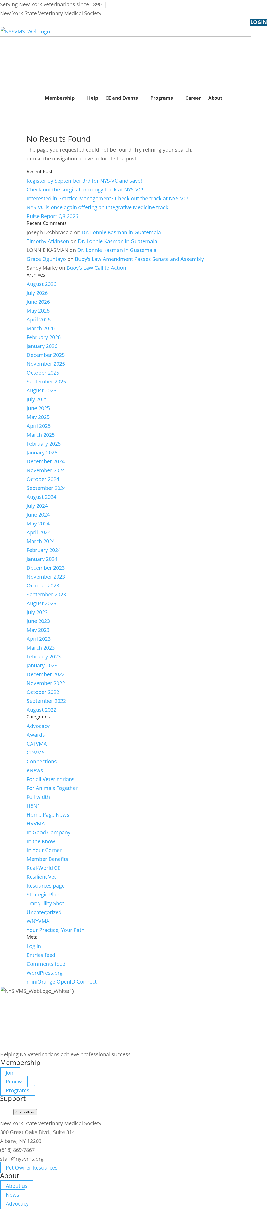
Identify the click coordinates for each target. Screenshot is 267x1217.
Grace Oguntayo (46, 258)
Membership (60, 98)
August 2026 (41, 283)
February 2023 (44, 656)
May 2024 (38, 523)
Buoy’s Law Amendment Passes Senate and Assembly (139, 258)
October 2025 (43, 372)
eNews (35, 770)
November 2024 (46, 470)
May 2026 (38, 310)
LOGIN (258, 22)
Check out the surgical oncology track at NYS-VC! (85, 189)
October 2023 (43, 585)
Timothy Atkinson (48, 241)
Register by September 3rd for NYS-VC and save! (84, 180)
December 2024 (46, 461)
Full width (38, 796)
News (12, 1194)
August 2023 (41, 603)
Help (92, 98)
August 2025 (41, 390)
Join (10, 1072)
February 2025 (44, 443)
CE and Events (121, 98)
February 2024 (44, 550)
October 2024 (43, 479)
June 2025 (38, 408)
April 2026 (39, 319)
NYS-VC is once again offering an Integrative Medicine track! (98, 207)
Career (193, 98)
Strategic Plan (43, 894)
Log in (34, 946)
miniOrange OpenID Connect (62, 981)
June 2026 (38, 301)
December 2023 (46, 567)
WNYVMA (38, 921)
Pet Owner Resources (32, 1167)
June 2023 (38, 621)
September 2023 (46, 594)
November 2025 (46, 363)
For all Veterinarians (51, 779)
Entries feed (41, 954)
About (215, 98)
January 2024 (42, 558)
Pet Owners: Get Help (136, 4)
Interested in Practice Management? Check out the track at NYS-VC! (107, 198)
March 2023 (41, 647)
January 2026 (42, 346)
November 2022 (46, 683)
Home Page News (48, 814)
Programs (161, 98)
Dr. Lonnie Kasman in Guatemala (121, 232)
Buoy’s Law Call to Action (96, 267)
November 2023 (46, 576)
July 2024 (37, 505)
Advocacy (38, 725)
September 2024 (46, 487)
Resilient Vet (41, 876)
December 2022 (46, 674)
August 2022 (41, 709)
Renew (14, 1081)
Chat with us (25, 1112)
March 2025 (41, 434)
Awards (36, 734)
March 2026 (41, 328)
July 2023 (37, 612)
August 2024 (41, 496)
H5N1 (33, 805)
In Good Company (48, 832)
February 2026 (44, 337)
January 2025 (42, 452)
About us (16, 1185)
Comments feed (46, 963)
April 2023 (39, 638)
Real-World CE (43, 867)
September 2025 (46, 381)
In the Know (41, 841)
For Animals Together (52, 788)
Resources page (46, 885)
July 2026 (37, 292)
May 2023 (38, 629)
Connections (42, 761)
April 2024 (39, 532)
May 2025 (38, 417)
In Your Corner (44, 850)
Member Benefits (47, 858)
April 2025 (39, 425)
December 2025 (46, 354)
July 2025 (37, 399)
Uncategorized (44, 912)
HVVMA (36, 823)
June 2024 (38, 514)
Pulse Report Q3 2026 (52, 216)
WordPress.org (45, 972)
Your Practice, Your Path (55, 929)
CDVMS (36, 752)
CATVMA (37, 743)
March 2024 (41, 541)
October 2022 (43, 692)
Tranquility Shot (45, 903)
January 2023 (42, 665)
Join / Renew (20, 115)
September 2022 (46, 700)
